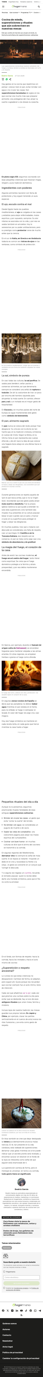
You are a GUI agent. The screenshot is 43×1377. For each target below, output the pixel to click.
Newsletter (8, 1341)
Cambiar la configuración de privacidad (21, 1358)
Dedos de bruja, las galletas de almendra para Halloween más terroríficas (18, 1233)
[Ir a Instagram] (12, 1310)
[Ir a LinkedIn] (17, 1310)
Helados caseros (26, 2)
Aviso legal (8, 1347)
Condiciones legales (21, 1288)
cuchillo (28, 873)
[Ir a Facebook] (3, 1310)
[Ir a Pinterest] (30, 1310)
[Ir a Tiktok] (26, 1310)
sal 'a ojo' (27, 993)
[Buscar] (38, 6)
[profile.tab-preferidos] (3, 79)
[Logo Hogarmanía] (21, 1305)
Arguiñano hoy (13, 2)
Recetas (5, 12)
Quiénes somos (10, 1323)
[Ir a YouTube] (21, 1310)
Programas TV (26, 12)
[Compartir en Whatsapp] (6, 79)
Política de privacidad (13, 1352)
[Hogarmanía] (21, 6)
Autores (6, 1329)
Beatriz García (7, 76)
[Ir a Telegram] (40, 1310)
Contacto (7, 1335)
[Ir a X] (7, 1310)
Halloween (7, 1248)
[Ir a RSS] (21, 1315)
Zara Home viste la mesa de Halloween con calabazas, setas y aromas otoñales (19, 1223)
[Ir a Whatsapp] (35, 1310)
